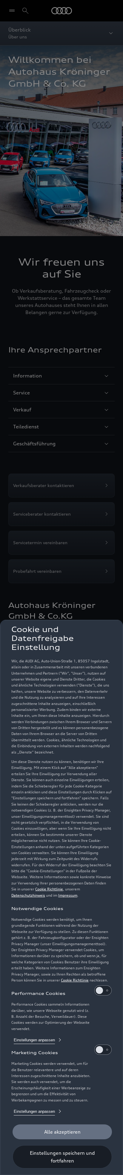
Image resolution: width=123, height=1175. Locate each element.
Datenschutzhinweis (28, 895)
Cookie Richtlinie (49, 889)
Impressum (67, 895)
